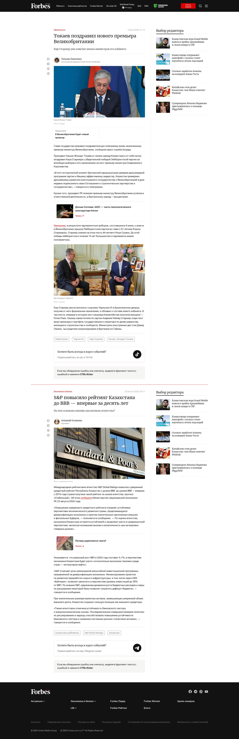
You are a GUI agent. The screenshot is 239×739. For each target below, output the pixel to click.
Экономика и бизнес (63, 391)
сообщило (86, 497)
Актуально (37, 701)
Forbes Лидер (117, 701)
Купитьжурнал (188, 6)
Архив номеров (186, 701)
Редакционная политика (59, 722)
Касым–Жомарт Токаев (121, 339)
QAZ (139, 6)
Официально (59, 30)
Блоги (147, 708)
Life (72, 708)
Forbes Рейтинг (118, 708)
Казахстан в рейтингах (67, 633)
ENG (146, 6)
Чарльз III (79, 339)
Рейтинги (60, 6)
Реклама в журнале (111, 722)
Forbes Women (96, 6)
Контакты (35, 722)
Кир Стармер (96, 339)
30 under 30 (111, 6)
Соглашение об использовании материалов (149, 722)
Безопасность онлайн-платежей (192, 722)
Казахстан (114, 633)
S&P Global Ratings (94, 633)
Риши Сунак (61, 339)
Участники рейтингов (77, 6)
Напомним (60, 225)
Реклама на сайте (86, 722)
